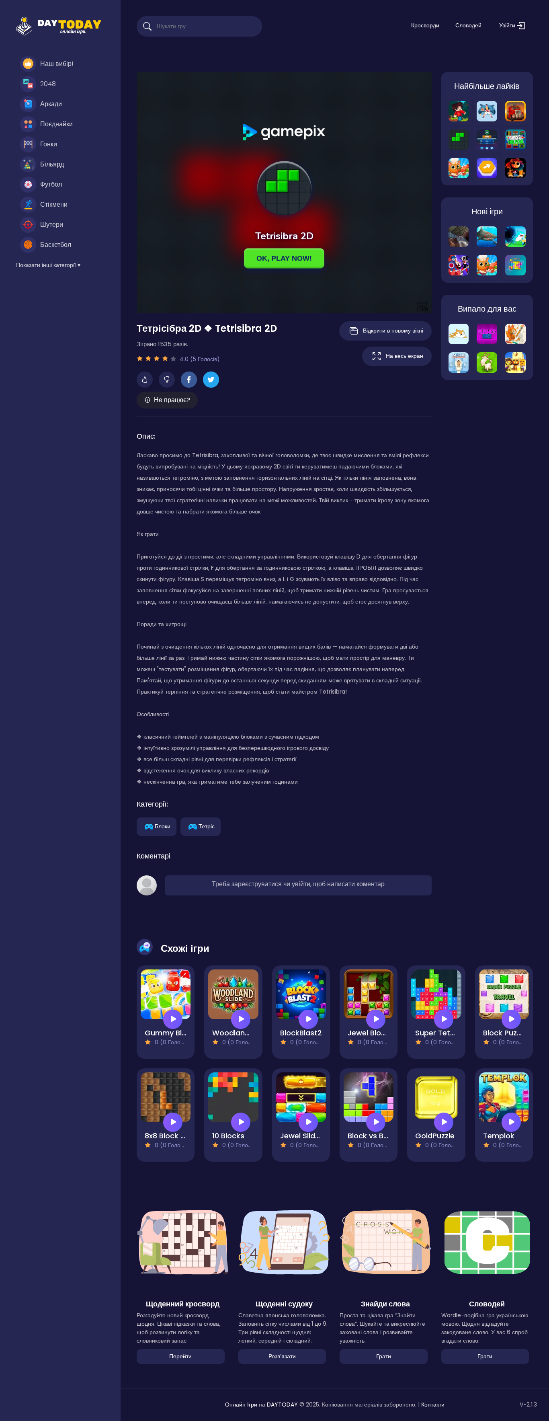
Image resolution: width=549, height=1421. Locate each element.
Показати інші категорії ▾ (48, 265)
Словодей (468, 25)
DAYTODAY (282, 1404)
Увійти (508, 25)
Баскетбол (55, 244)
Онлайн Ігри (241, 1404)
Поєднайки (56, 124)
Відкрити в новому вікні (393, 331)
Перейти (180, 1356)
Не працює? (172, 400)
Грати (383, 1356)
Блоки (162, 826)
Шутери (51, 224)
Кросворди (425, 25)
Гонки (48, 144)
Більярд (52, 164)
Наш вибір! (56, 63)
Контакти (433, 1404)
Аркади (51, 104)
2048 (48, 83)
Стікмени (54, 204)
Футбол (51, 184)
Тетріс (207, 826)
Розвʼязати (282, 1356)
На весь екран (404, 356)
